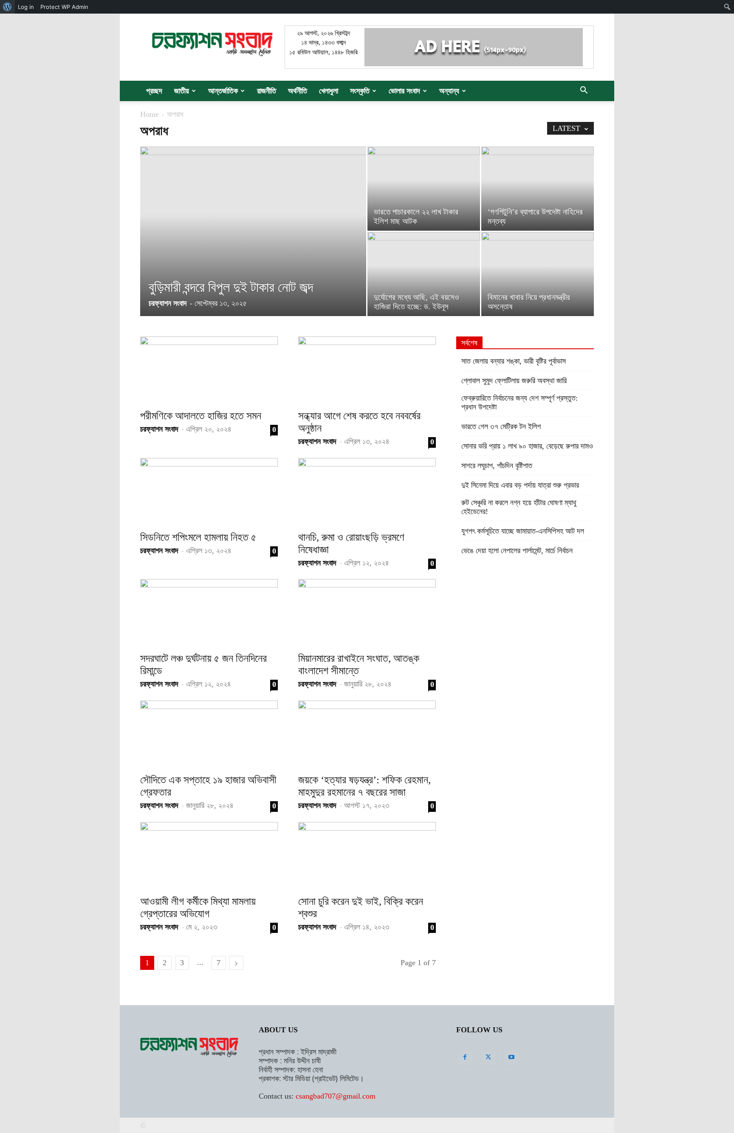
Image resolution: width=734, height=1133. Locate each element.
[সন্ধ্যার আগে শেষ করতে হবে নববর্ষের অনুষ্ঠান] (367, 370)
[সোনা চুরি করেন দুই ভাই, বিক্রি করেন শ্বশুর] (367, 856)
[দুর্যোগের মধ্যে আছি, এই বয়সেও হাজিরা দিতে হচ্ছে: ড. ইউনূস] (423, 274)
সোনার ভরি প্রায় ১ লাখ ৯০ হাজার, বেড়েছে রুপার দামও (527, 446)
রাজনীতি (266, 91)
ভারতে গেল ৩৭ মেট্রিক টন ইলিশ (501, 426)
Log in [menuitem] (26, 6)
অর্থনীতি (297, 91)
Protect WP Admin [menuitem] (64, 6)
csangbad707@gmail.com (335, 1096)
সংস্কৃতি (360, 91)
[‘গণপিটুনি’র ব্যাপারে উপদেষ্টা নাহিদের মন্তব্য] (537, 189)
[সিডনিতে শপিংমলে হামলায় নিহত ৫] (209, 492)
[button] (583, 91)
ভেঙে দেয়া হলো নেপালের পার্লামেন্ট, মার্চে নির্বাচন (517, 550)
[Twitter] (488, 1057)
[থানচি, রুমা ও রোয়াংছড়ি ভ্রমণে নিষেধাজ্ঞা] (367, 492)
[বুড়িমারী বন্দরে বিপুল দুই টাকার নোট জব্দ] (253, 231)
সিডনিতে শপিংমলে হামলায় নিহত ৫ (198, 537)
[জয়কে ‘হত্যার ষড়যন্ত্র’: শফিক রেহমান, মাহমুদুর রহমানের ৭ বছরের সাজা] (367, 735)
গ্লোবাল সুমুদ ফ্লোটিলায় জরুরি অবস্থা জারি (514, 380)
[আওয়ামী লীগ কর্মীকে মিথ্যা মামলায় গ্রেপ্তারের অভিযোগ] (209, 856)
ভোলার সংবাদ (404, 91)
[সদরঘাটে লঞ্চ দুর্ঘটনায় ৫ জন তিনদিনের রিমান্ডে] (209, 613)
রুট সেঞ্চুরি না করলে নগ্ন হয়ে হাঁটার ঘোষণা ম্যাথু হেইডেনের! (518, 507)
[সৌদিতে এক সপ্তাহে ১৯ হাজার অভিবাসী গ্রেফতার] (209, 735)
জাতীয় (181, 91)
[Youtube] (511, 1057)
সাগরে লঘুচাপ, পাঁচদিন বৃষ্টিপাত (496, 465)
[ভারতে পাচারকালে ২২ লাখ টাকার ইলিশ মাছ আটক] (423, 189)
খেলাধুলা (328, 91)
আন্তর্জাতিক (223, 91)
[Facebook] (464, 1057)
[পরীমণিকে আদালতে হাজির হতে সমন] (209, 370)
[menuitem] (7, 7)
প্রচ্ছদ (154, 91)
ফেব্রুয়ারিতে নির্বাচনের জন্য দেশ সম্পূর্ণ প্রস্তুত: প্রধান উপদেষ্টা (519, 402)
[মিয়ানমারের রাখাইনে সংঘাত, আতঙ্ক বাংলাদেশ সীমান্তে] (367, 613)
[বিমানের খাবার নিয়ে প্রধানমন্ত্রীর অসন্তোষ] (537, 274)
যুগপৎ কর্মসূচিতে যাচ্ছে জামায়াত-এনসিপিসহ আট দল (522, 531)
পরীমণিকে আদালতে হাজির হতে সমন (200, 415)
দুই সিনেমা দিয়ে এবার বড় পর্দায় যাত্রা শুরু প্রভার (520, 485)
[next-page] (236, 963)
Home (149, 114)
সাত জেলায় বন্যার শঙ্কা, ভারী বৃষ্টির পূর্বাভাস (513, 361)
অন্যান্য (449, 91)
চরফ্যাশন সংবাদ (168, 303)
